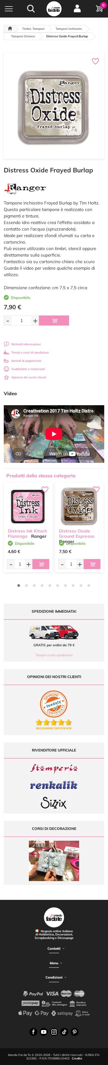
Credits (77, 1058)
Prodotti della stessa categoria (41, 476)
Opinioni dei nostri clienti (28, 377)
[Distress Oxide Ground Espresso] (79, 506)
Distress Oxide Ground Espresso (76, 533)
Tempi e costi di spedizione (30, 352)
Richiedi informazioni (26, 344)
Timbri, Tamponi (33, 29)
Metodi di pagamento (26, 361)
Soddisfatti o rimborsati (28, 369)
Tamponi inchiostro (69, 29)
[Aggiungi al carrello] (54, 320)
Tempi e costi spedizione (54, 655)
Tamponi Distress (23, 36)
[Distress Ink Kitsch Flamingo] (28, 506)
